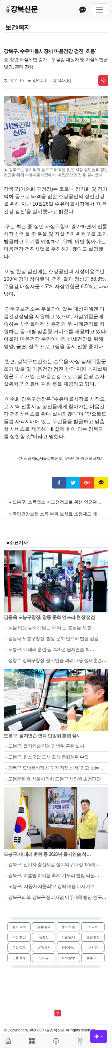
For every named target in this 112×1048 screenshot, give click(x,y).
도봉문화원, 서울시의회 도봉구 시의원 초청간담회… (52, 779)
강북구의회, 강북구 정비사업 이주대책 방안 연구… (57, 897)
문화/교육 (19, 947)
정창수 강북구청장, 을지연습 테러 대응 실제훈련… (57, 660)
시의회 (93, 927)
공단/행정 (93, 937)
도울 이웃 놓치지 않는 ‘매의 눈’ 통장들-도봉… (52, 627)
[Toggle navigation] (99, 9)
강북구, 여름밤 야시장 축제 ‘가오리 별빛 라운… (53, 875)
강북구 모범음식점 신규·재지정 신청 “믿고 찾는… (55, 767)
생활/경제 (43, 927)
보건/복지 (43, 947)
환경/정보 (68, 947)
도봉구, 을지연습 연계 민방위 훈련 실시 (42, 735)
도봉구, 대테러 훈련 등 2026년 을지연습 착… (51, 649)
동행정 (44, 937)
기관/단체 (68, 937)
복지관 (93, 947)
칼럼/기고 (93, 958)
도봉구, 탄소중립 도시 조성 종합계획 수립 (48, 757)
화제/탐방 (68, 958)
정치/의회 (19, 927)
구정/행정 (19, 937)
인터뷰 (44, 958)
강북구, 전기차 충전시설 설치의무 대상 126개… (54, 864)
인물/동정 (19, 958)
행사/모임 (68, 927)
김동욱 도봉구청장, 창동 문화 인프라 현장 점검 (49, 617)
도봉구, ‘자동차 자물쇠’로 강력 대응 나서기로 (51, 886)
